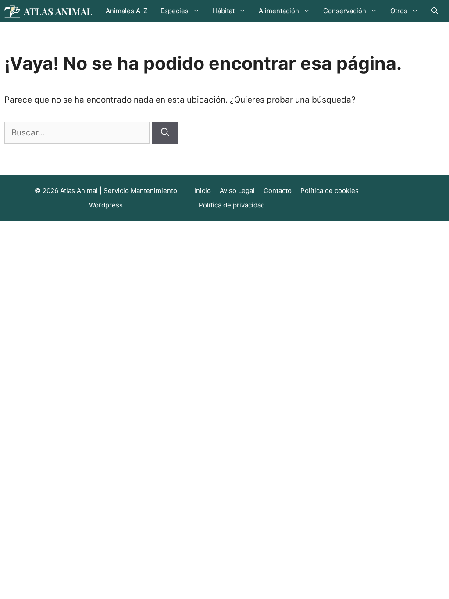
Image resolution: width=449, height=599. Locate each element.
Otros (398, 11)
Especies (174, 11)
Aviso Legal (237, 190)
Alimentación (279, 11)
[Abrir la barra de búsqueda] (435, 11)
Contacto (278, 190)
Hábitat (224, 11)
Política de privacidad (232, 205)
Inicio (202, 190)
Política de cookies (329, 190)
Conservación (344, 11)
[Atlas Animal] (48, 11)
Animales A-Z (126, 11)
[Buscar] (165, 133)
